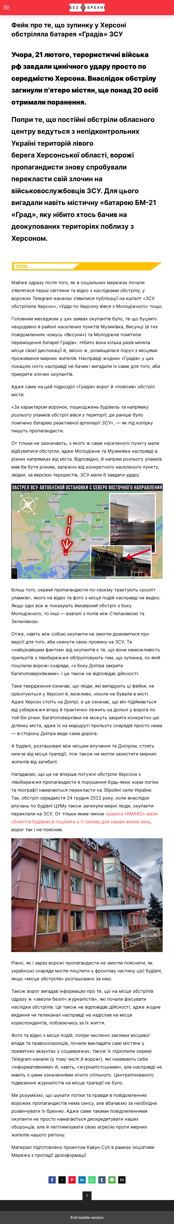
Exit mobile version (87, 1217)
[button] (52, 1180)
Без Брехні (87, 8)
